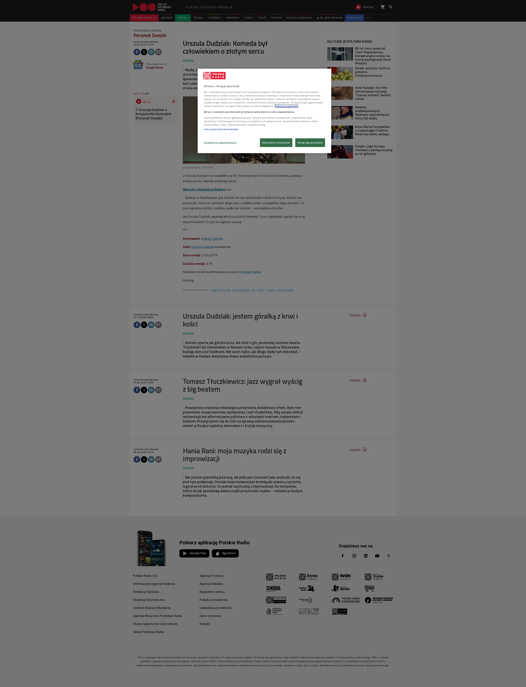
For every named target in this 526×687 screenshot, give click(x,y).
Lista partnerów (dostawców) (221, 129)
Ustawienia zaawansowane (220, 142)
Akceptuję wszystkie (310, 142)
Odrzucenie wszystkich (276, 142)
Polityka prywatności (286, 106)
